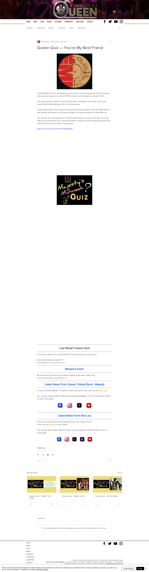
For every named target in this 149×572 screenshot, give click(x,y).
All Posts (30, 28)
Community (61, 28)
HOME (28, 527)
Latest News (41, 28)
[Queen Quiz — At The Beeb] (107, 484)
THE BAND (29, 539)
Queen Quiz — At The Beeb (106, 496)
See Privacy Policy (42, 569)
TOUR (28, 533)
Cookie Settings (128, 569)
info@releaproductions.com (114, 548)
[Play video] (74, 149)
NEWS (28, 530)
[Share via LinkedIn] (48, 455)
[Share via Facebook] (38, 455)
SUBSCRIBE (30, 545)
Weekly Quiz (82, 28)
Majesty (51, 28)
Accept (140, 569)
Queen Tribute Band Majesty (55, 546)
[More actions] (111, 41)
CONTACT (29, 547)
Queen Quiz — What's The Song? (39, 497)
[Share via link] (53, 455)
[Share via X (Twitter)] (43, 455)
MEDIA (28, 536)
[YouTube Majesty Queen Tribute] (116, 21)
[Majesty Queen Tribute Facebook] (104, 21)
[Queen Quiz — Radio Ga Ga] (74, 484)
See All (120, 472)
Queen (71, 28)
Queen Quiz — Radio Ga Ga (73, 496)
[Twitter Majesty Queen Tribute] (110, 21)
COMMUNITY (30, 542)
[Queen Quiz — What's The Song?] (41, 484)
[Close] (146, 568)
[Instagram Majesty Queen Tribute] (121, 21)
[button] (120, 28)
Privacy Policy (118, 554)
